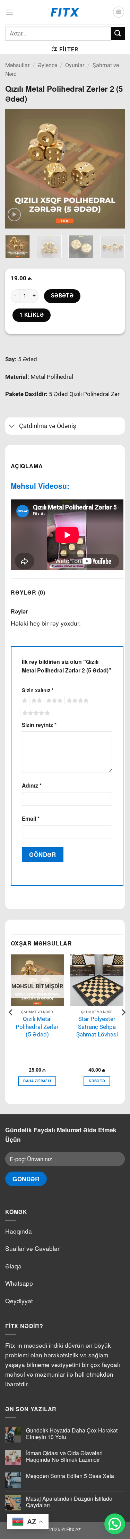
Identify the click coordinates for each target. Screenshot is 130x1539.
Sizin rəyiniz (39, 725)
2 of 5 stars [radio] (35, 700)
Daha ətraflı (37, 1081)
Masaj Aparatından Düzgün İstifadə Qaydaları (69, 1501)
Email (31, 818)
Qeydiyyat (19, 1300)
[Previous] (16, 169)
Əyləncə (47, 65)
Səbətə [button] (97, 1081)
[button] (9, 11)
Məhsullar (17, 65)
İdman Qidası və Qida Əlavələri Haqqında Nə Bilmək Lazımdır (64, 1456)
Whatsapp (19, 1283)
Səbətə (62, 296)
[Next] (113, 169)
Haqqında (18, 1231)
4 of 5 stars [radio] (76, 700)
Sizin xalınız (38, 690)
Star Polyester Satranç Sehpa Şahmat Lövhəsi (97, 1026)
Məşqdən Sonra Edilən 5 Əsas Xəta (70, 1475)
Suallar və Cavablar (32, 1248)
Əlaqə (13, 1266)
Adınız (32, 785)
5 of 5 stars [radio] (35, 713)
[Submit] (118, 33)
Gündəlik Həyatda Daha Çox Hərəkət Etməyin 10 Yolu (72, 1433)
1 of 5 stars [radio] (23, 700)
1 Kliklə (31, 315)
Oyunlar (74, 65)
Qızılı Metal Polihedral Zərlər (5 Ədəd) (37, 1026)
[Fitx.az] (65, 12)
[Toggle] (12, 426)
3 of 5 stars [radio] (53, 700)
